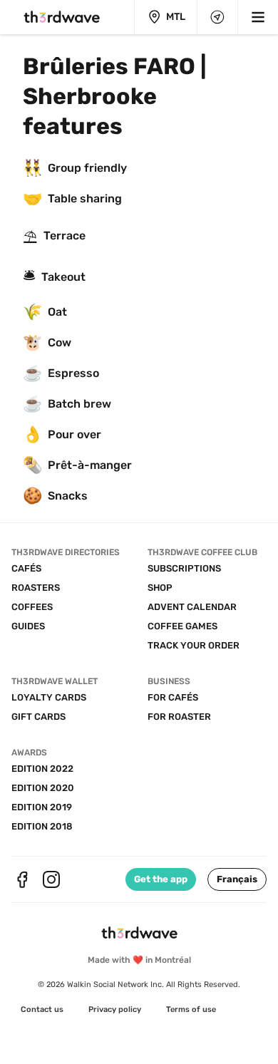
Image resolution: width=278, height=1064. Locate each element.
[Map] (217, 17)
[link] (42, 1009)
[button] (237, 879)
